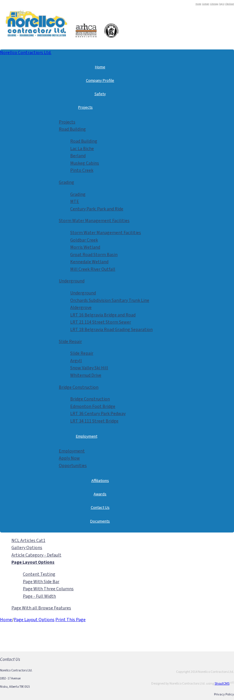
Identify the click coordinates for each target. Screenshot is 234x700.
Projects (85, 107)
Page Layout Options (34, 620)
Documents (100, 521)
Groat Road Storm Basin (94, 255)
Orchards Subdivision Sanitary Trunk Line (109, 300)
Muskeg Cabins (84, 163)
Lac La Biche (82, 148)
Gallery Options (26, 548)
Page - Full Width (39, 596)
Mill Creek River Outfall (92, 269)
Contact (205, 3)
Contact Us (100, 507)
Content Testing (39, 574)
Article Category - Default (36, 555)
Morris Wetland (85, 247)
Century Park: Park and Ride (96, 209)
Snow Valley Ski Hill (89, 368)
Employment (86, 436)
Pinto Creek (81, 170)
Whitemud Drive (85, 375)
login (221, 3)
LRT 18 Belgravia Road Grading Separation (111, 329)
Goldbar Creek (84, 240)
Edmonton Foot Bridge (92, 406)
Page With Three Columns (48, 589)
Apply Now (69, 458)
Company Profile (100, 80)
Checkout (229, 3)
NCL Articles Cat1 (28, 540)
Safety (100, 94)
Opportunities (73, 465)
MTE (74, 201)
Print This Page (70, 620)
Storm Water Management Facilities (94, 221)
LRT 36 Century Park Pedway (98, 413)
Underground (71, 281)
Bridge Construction (78, 387)
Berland (78, 156)
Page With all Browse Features (41, 608)
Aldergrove (81, 307)
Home (198, 3)
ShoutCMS (222, 683)
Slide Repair (70, 341)
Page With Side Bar (41, 582)
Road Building (72, 129)
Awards (100, 494)
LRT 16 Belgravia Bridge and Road (103, 315)
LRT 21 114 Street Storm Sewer (100, 322)
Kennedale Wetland (89, 262)
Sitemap (214, 3)
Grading (66, 182)
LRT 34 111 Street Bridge (94, 421)
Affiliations (100, 481)
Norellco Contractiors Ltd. (25, 52)
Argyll (76, 361)
